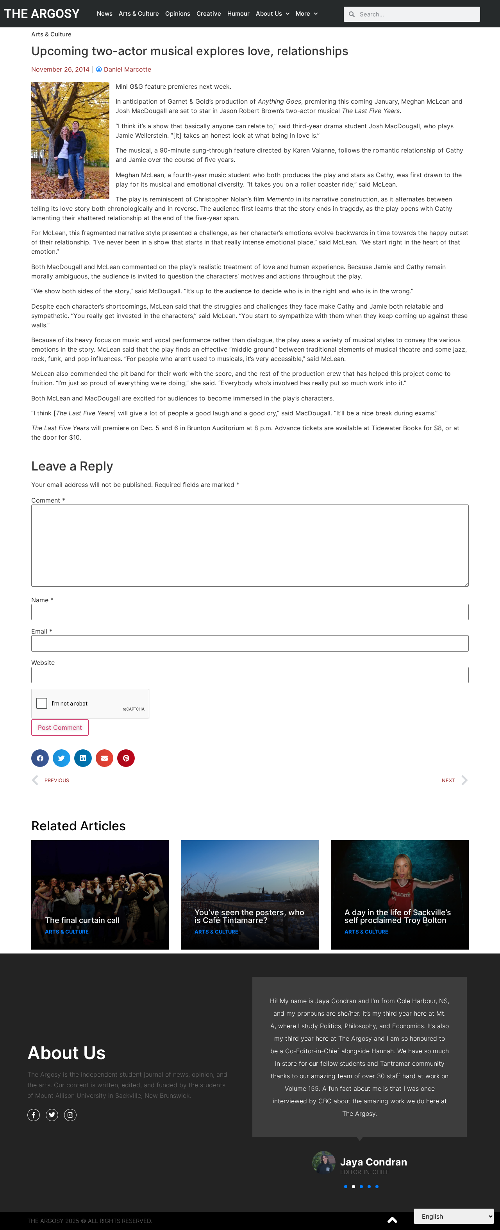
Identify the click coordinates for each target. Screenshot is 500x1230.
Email (41, 631)
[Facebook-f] (33, 1115)
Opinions (177, 13)
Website (43, 662)
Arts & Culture (139, 13)
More (303, 13)
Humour (238, 13)
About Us (269, 13)
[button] (40, 758)
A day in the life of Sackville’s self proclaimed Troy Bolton (398, 916)
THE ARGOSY (42, 13)
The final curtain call (82, 920)
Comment (48, 500)
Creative (208, 13)
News (104, 13)
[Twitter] (52, 1115)
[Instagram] (70, 1115)
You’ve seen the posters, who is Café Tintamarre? (249, 916)
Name (42, 600)
